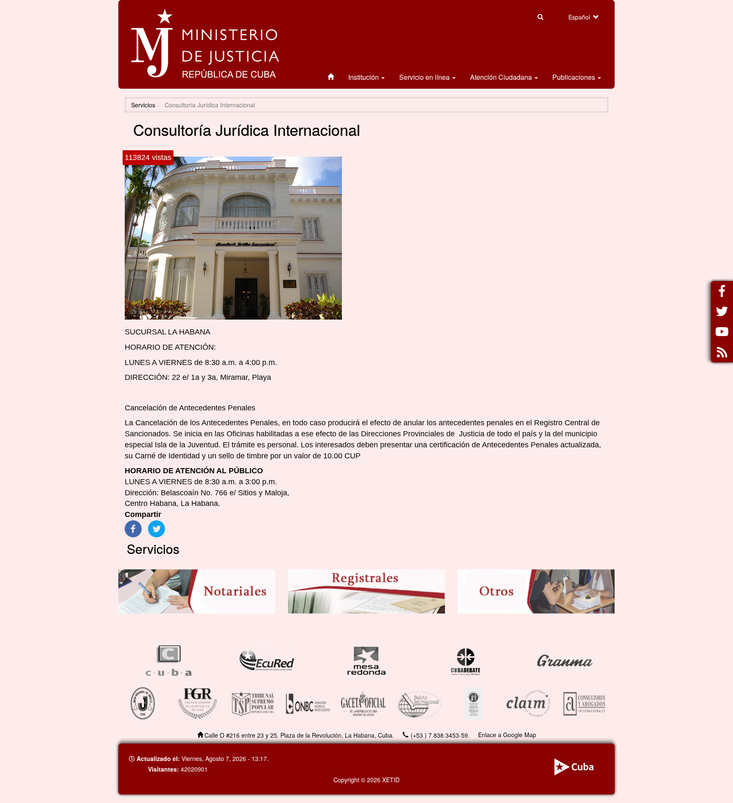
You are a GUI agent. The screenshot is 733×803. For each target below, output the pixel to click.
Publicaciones (574, 77)
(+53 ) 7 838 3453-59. (440, 735)
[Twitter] (156, 528)
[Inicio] (205, 44)
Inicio (330, 77)
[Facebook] (133, 528)
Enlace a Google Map (507, 734)
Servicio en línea (425, 77)
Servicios (143, 105)
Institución (364, 77)
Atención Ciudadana (502, 77)
